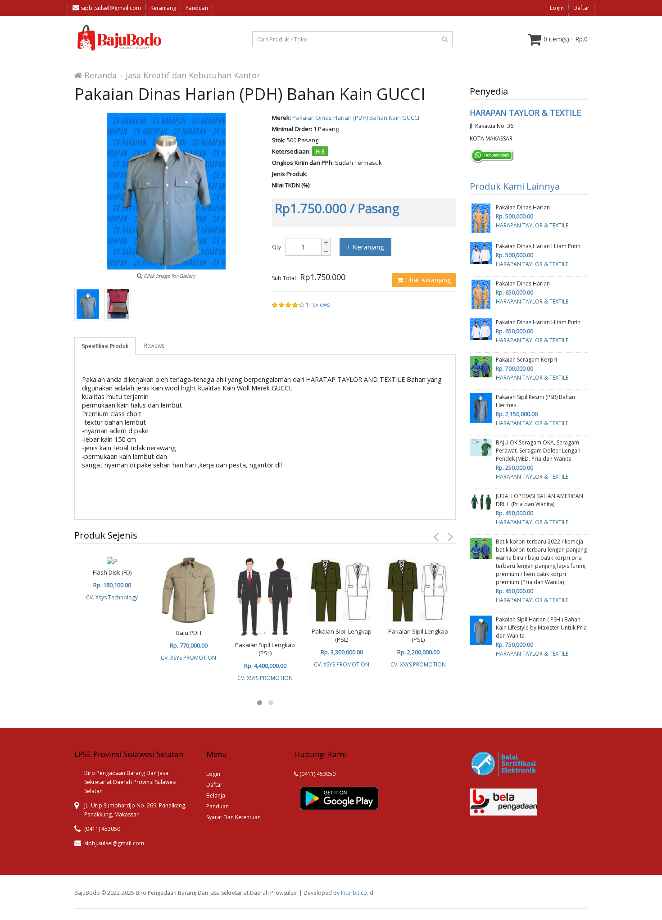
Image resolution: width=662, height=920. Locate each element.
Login (557, 8)
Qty (276, 247)
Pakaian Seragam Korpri (526, 359)
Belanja (215, 795)
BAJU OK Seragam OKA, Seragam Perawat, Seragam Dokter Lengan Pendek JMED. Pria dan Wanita (538, 450)
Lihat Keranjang (427, 280)
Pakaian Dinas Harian (523, 207)
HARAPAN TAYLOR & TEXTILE (525, 112)
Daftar (581, 8)
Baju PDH (188, 633)
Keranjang (163, 8)
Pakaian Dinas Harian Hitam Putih (538, 246)
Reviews (154, 345)
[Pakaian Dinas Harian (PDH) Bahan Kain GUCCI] (87, 304)
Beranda (99, 75)
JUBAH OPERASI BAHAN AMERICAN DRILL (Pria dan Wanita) (539, 500)
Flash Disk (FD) (112, 572)
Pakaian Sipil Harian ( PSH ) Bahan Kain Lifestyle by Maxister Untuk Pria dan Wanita (541, 627)
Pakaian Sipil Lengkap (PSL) (265, 649)
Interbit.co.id (357, 893)
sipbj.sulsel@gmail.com (111, 8)
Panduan (197, 8)
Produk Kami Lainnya (515, 186)
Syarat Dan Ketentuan (233, 817)
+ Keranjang (365, 246)
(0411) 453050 (317, 774)
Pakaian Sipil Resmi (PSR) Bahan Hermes (535, 401)
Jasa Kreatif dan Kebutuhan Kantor (193, 75)
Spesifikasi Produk (105, 346)
